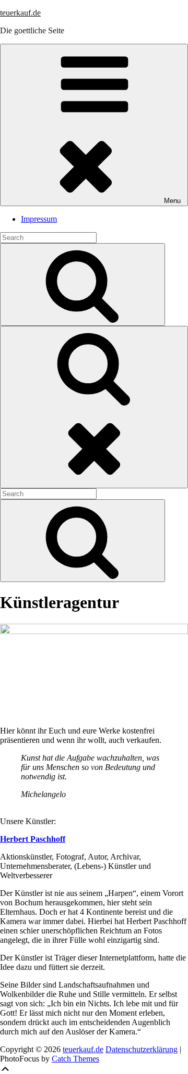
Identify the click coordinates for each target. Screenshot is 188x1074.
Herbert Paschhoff (32, 839)
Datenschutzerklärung (141, 1049)
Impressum (39, 218)
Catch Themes (75, 1058)
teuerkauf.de (20, 12)
